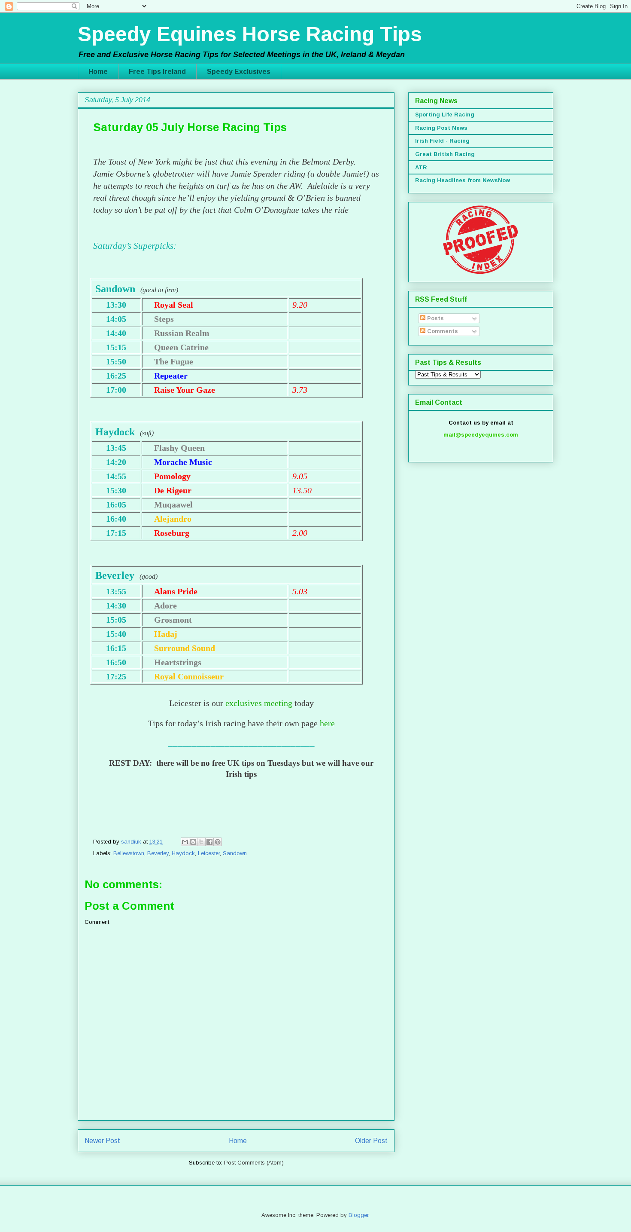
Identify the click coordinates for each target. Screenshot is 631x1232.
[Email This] (185, 842)
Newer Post (102, 1140)
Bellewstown (128, 853)
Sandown (235, 853)
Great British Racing (445, 154)
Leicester (209, 853)
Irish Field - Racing (442, 141)
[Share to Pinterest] (217, 842)
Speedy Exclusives (238, 71)
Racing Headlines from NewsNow (462, 180)
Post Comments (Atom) (254, 1162)
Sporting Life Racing (444, 114)
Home (98, 71)
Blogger (358, 1215)
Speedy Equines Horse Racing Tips (250, 34)
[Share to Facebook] (209, 842)
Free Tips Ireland (157, 71)
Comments (441, 331)
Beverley (158, 853)
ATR (421, 167)
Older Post (371, 1140)
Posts (434, 318)
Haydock (183, 853)
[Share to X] (201, 842)
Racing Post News (441, 128)
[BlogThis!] (193, 842)
